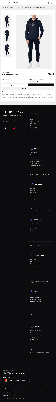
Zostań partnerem (34, 295)
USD (14, 395)
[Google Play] (8, 373)
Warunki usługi (21, 391)
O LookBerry (33, 117)
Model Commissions (35, 263)
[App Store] (20, 373)
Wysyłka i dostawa (34, 154)
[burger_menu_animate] (4, 3)
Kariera (32, 125)
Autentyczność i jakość (36, 165)
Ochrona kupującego (35, 159)
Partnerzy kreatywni (35, 297)
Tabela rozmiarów (34, 163)
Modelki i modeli (34, 226)
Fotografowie (33, 228)
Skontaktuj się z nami (35, 127)
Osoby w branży (34, 223)
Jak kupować (33, 152)
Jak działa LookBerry (35, 121)
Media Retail (33, 261)
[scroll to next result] (51, 42)
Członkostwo (33, 194)
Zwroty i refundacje (35, 156)
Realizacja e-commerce (36, 266)
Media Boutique (34, 259)
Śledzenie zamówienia (35, 161)
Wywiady (32, 332)
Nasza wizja (33, 119)
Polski (4, 395)
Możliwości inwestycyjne (36, 299)
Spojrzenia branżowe (35, 335)
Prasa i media (33, 123)
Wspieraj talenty (34, 199)
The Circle (32, 196)
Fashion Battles (34, 190)
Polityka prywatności (8, 391)
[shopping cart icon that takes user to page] (51, 2)
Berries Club (33, 192)
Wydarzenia (33, 337)
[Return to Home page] (12, 2)
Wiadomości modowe (35, 330)
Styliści (32, 230)
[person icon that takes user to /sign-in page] (49, 2)
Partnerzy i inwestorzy (35, 301)
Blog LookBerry (34, 339)
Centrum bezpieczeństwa (35, 391)
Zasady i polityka (50, 391)
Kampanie (32, 188)
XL (37, 81)
